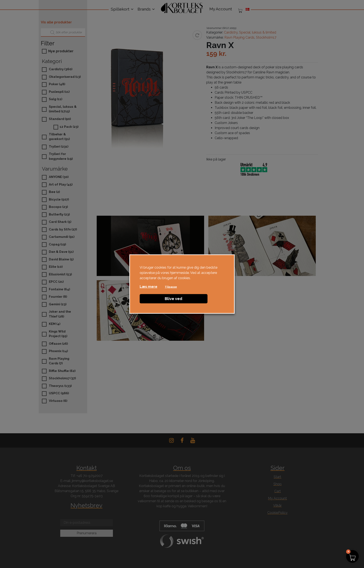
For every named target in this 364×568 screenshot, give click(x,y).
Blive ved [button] (173, 298)
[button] (352, 556)
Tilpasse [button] (171, 286)
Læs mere (148, 286)
